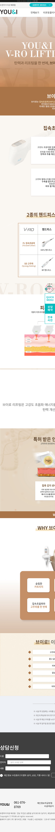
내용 (2, 768)
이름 (2, 756)
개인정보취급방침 (44, 802)
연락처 (3, 762)
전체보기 (35, 12)
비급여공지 (49, 806)
